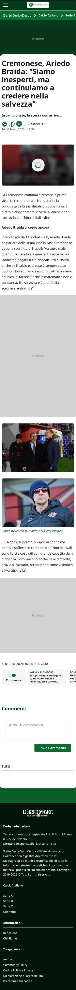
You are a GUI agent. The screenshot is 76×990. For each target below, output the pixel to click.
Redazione (10, 933)
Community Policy (15, 965)
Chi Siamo (10, 938)
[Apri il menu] (5, 4)
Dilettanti (9, 912)
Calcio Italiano (48, 15)
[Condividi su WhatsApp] (4, 124)
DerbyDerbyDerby (17, 15)
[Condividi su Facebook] (12, 124)
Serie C (8, 906)
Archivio (8, 959)
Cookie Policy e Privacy (18, 970)
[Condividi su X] (19, 124)
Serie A (70, 15)
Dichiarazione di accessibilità (23, 976)
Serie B (8, 901)
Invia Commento (52, 748)
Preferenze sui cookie (17, 981)
